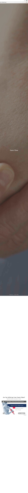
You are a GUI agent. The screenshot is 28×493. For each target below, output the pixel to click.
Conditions (11, 294)
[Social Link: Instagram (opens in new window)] (26, 0)
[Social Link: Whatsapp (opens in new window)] (27, 0)
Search (25, 0)
